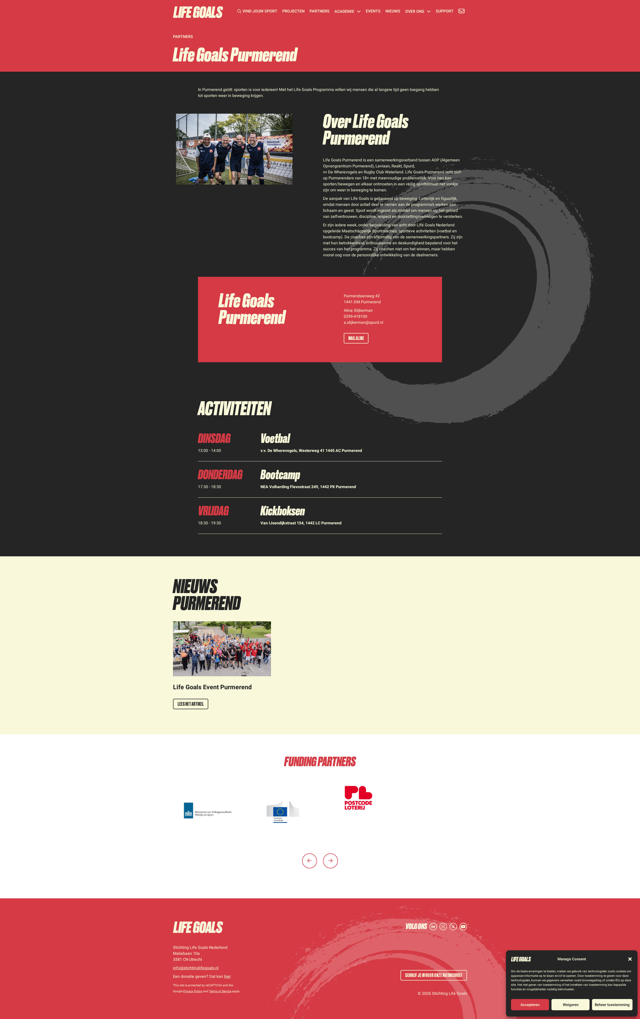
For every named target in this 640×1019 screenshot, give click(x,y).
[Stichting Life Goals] (198, 927)
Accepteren (530, 1005)
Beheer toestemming (612, 1005)
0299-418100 (355, 317)
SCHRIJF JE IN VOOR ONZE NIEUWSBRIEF (433, 975)
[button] (630, 959)
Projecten (293, 11)
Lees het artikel (191, 704)
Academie (344, 11)
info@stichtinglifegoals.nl (195, 968)
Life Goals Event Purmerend (212, 687)
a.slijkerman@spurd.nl (363, 323)
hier (227, 977)
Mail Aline (356, 338)
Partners (320, 11)
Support (445, 11)
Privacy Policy (192, 991)
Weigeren (570, 1005)
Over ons (414, 11)
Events (373, 11)
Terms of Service (220, 991)
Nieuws (393, 11)
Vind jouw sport (259, 11)
